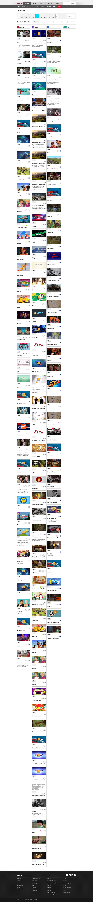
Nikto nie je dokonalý (52, 590)
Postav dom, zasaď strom (22, 540)
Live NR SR (49, 6)
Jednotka (19, 878)
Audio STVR (27, 0)
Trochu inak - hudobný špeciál (39, 864)
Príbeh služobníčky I (36, 848)
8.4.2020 (53, 16)
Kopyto (18, 488)
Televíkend (34, 274)
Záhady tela (19, 611)
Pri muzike (49, 42)
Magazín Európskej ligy (37, 504)
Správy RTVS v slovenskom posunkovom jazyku (39, 748)
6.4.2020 (45, 16)
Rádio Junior (35, 890)
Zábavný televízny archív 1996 (54, 537)
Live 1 (19, 6)
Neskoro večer (20, 646)
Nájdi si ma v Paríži (21, 339)
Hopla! (48, 392)
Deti (39, 0)
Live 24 (28, 6)
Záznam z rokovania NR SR (38, 110)
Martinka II (19, 211)
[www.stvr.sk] (19, 875)
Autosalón (34, 226)
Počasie (18, 163)
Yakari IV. (19, 195)
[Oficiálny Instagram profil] (75, 875)
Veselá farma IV (20, 179)
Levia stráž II (20, 275)
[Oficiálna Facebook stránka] (67, 875)
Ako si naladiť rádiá (51, 880)
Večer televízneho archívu (53, 638)
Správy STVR (34, 0)
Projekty (64, 889)
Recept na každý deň (52, 440)
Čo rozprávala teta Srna (37, 732)
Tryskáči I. (19, 243)
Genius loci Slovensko (37, 290)
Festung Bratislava (36, 520)
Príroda (49, 58)
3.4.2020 (34, 16)
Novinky (58, 3)
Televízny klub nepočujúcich (38, 408)
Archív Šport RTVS (51, 518)
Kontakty (74, 0)
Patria (33, 885)
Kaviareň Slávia (51, 472)
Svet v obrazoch (20, 419)
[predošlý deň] (34, 22)
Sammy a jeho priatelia (22, 227)
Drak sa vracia (50, 100)
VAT (33, 353)
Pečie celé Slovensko (46, 0)
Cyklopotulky (35, 305)
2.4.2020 (30, 16)
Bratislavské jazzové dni (37, 42)
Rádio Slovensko (36, 878)
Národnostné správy (36, 79)
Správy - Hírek (35, 94)
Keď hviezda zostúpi (52, 502)
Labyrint (49, 360)
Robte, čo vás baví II (36, 371)
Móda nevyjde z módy (52, 121)
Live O (37, 6)
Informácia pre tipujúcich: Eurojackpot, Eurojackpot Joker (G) (39, 779)
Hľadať (73, 3)
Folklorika (19, 387)
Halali (33, 472)
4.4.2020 (37, 16)
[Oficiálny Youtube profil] (69, 875)
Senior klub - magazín (52, 79)
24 (17, 882)
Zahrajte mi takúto (51, 184)
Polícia (33, 242)
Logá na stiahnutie (67, 883)
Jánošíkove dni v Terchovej (38, 440)
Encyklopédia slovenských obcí (54, 168)
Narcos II (34, 832)
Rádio (34, 3)
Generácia (34, 387)
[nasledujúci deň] (37, 22)
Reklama (65, 880)
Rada (48, 889)
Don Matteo (19, 63)
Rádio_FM (34, 883)
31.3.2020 (22, 16)
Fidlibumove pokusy (36, 700)
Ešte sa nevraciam (36, 536)
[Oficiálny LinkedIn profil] (72, 875)
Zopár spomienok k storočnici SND (39, 795)
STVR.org (63, 0)
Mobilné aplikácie (21, 889)
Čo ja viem (19, 435)
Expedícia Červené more (53, 296)
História (49, 885)
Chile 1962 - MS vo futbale (53, 622)
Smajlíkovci (19, 307)
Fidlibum (19, 291)
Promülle (49, 606)
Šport (33, 6)
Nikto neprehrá (50, 328)
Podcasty (19, 887)
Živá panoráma (35, 258)
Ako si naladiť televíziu (52, 882)
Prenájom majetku (67, 887)
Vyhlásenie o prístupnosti (53, 894)
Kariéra (49, 887)
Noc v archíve (35, 337)
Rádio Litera (35, 889)
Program (59, 6)
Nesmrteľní (19, 662)
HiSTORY (34, 321)
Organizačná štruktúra (52, 883)
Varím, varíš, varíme (52, 312)
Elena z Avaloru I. (21, 259)
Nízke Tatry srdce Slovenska (38, 205)
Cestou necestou (20, 508)
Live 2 (23, 6)
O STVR (49, 878)
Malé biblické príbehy (52, 344)
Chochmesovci (20, 524)
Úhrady (49, 890)
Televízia (27, 3)
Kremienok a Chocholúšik (38, 604)
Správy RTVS (20, 132)
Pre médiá (68, 0)
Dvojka (18, 880)
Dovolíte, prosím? (51, 264)
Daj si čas (19, 323)
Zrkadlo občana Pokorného (53, 280)
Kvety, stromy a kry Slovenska (39, 126)
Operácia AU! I (20, 355)
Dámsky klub (20, 100)
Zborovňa (49, 152)
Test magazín (35, 488)
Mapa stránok (66, 882)
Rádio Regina (35, 880)
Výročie (52, 0)
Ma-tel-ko (49, 216)
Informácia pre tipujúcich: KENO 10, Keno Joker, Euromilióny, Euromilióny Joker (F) (39, 763)
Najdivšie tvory (35, 572)
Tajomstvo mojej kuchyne (22, 116)
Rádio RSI (34, 887)
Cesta (33, 424)
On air (18, 371)
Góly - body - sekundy (22, 147)
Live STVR (43, 6)
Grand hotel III (20, 451)
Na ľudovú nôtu (50, 376)
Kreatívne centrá (51, 892)
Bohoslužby (50, 553)
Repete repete (50, 486)
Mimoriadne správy (21, 403)
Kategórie (42, 21)
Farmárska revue (36, 456)
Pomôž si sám (50, 248)
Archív (54, 6)
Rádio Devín (35, 882)
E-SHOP (57, 0)
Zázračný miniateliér (37, 716)
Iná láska (34, 811)
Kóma (18, 42)
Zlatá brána (50, 232)
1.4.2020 (26, 16)
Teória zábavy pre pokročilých (39, 557)
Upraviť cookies (66, 892)
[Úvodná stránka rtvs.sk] (19, 3)
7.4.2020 (50, 16)
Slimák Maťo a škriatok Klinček (39, 588)
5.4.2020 (41, 16)
